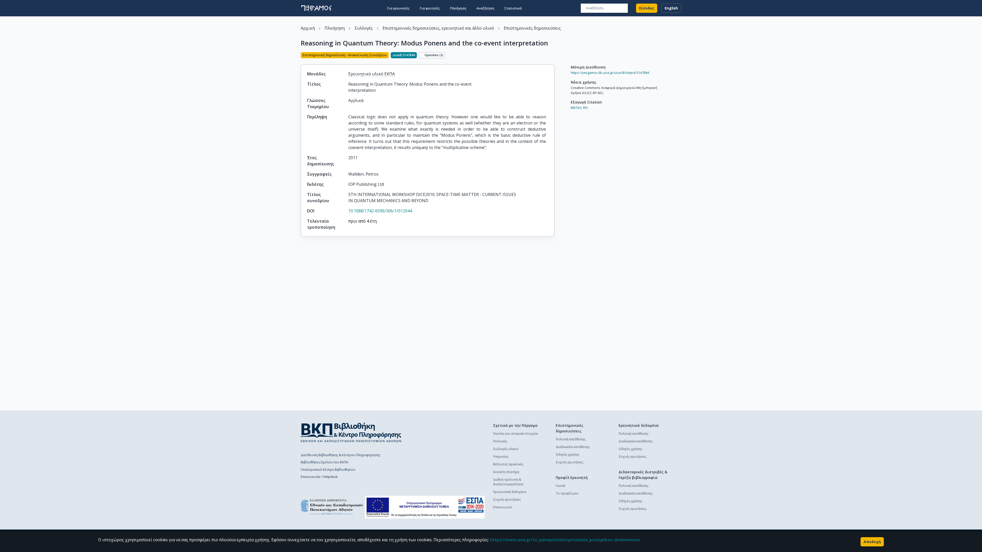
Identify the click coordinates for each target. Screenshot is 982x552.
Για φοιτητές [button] (430, 8)
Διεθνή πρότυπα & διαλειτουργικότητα (508, 481)
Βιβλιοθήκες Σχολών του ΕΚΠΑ (324, 462)
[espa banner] (425, 507)
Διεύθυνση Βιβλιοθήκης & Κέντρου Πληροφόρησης (340, 455)
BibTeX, (576, 107)
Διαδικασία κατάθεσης (573, 447)
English (671, 8)
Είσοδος (646, 8)
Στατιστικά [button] (513, 8)
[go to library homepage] (351, 432)
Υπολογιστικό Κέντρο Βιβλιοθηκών (328, 469)
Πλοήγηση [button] (458, 8)
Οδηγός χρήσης (567, 454)
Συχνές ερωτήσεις (507, 499)
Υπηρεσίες (500, 456)
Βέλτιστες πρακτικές (508, 464)
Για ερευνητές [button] (398, 8)
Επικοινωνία (502, 507)
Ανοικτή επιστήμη (506, 472)
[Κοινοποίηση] (552, 56)
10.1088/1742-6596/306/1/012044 (380, 211)
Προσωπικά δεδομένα (509, 492)
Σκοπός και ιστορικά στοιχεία (515, 433)
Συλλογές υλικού (506, 449)
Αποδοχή (872, 541)
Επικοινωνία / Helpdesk (319, 476)
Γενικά (560, 486)
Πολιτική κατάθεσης (570, 439)
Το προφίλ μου (567, 493)
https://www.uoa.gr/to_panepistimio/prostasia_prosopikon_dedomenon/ (565, 540)
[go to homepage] (316, 8)
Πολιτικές (500, 441)
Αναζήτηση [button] (485, 8)
